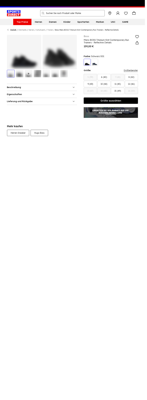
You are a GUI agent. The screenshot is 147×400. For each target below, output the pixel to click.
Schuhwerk (40, 30)
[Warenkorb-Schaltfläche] (134, 13)
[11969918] (94, 62)
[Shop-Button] (110, 13)
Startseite (22, 30)
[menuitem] (22, 22)
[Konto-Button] (118, 13)
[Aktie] (137, 43)
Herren (31, 30)
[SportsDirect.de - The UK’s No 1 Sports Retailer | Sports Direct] (14, 13)
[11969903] (87, 62)
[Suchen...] (43, 13)
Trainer (50, 30)
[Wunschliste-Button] (126, 13)
